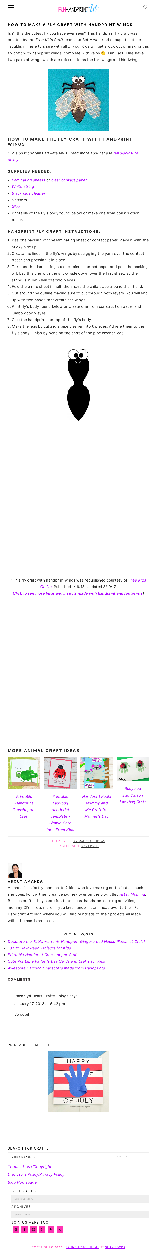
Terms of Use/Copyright (30, 1166)
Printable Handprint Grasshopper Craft (43, 955)
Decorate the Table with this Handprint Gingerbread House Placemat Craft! (76, 941)
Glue (16, 206)
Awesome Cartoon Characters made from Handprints (56, 968)
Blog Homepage (22, 1182)
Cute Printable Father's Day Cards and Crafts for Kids (56, 961)
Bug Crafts (90, 846)
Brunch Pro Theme (82, 1247)
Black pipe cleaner (28, 193)
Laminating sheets (28, 180)
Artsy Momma (132, 894)
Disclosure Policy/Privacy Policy (36, 1174)
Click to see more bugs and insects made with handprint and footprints (78, 593)
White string (23, 186)
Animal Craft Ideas (89, 841)
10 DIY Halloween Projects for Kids (39, 948)
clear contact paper (69, 180)
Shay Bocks (115, 1247)
